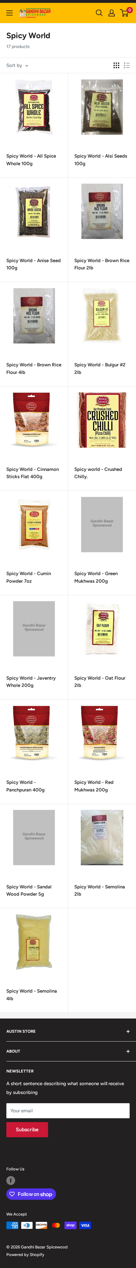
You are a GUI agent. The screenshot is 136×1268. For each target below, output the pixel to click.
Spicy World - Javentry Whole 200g (31, 681)
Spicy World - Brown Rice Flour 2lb (101, 264)
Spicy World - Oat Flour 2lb (99, 681)
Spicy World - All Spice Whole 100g (31, 159)
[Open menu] (9, 12)
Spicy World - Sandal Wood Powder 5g (29, 890)
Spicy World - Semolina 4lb (31, 994)
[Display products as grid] (116, 65)
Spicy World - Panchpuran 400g (25, 785)
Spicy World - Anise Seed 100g (33, 264)
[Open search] (99, 12)
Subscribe (27, 1130)
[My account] (111, 12)
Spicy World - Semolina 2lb (99, 890)
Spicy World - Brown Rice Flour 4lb (33, 368)
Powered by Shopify (25, 1254)
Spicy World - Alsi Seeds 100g (100, 159)
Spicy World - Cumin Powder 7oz (28, 577)
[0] (124, 13)
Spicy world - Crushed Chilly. (98, 472)
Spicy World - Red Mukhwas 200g (94, 785)
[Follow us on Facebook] (10, 1180)
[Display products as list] (127, 65)
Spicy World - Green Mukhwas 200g (96, 577)
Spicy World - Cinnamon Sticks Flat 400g (32, 472)
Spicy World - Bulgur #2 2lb (100, 368)
